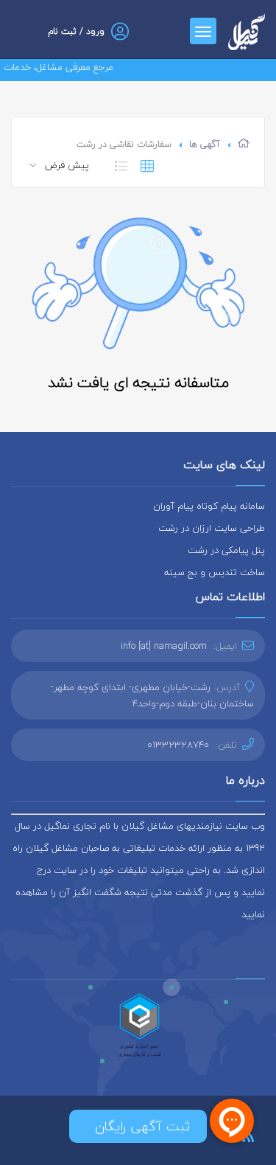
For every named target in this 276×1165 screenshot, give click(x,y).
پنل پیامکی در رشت (226, 550)
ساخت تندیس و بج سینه (214, 572)
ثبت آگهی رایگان (138, 1126)
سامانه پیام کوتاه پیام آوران (209, 506)
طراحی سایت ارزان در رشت (211, 528)
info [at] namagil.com (164, 646)
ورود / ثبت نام (76, 31)
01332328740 (178, 745)
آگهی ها (204, 144)
